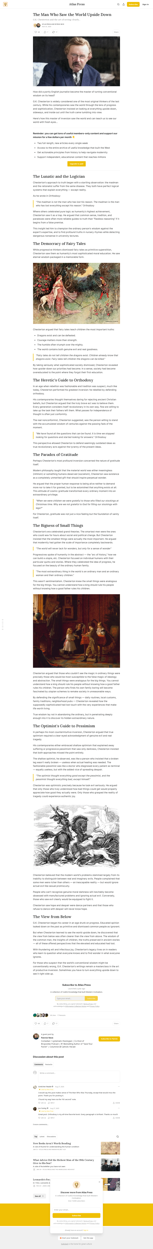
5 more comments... (41, 1124)
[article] (76, 1148)
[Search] (118, 4)
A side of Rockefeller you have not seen (49, 1166)
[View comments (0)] (56, 1172)
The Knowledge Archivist (65, 1169)
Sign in (145, 4)
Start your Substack (70, 1238)
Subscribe (133, 4)
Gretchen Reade (44, 1086)
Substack (64, 1244)
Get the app (88, 1238)
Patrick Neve (59, 24)
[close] (99, 1182)
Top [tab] (35, 1136)
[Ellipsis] (119, 1086)
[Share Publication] (123, 4)
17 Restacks (61, 1015)
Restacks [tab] (48, 1064)
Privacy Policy (94, 1223)
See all (38, 1196)
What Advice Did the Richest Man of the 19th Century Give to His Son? (63, 1162)
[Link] (30, 176)
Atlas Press (46, 24)
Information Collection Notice (75, 1223)
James (44, 1186)
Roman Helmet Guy (59, 1149)
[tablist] (43, 1064)
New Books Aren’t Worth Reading (52, 1143)
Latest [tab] (42, 1136)
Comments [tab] (38, 1064)
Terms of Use (88, 1221)
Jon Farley (42, 1108)
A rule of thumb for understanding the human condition (56, 1146)
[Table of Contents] (2, 624)
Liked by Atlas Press (47, 1089)
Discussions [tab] (51, 1136)
